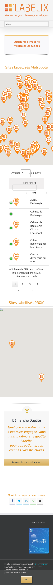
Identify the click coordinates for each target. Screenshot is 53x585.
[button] (19, 78)
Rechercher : (29, 182)
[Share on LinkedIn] (26, 501)
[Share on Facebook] (12, 501)
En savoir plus (41, 564)
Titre (33, 192)
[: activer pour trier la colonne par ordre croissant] (19, 193)
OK (26, 579)
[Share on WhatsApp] (33, 501)
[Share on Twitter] (19, 501)
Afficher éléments (26, 172)
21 (33, 290)
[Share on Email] (40, 501)
